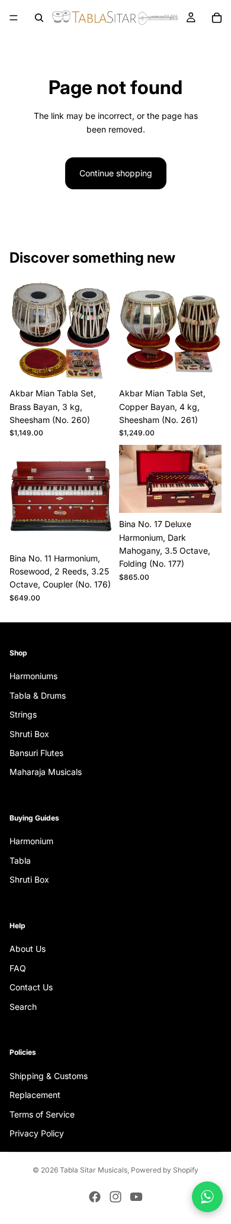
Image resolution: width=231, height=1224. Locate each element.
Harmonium (31, 841)
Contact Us (31, 987)
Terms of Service (42, 1114)
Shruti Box (29, 733)
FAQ (17, 968)
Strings (23, 714)
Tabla (20, 860)
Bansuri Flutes (36, 753)
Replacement (34, 1095)
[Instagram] (115, 1197)
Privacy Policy (36, 1133)
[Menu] (13, 17)
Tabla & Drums (37, 695)
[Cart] (217, 18)
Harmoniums (33, 676)
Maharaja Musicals (45, 772)
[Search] (39, 18)
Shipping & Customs (48, 1076)
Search (23, 1007)
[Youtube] (136, 1197)
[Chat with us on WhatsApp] (207, 1196)
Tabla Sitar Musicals (93, 1169)
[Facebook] (95, 1197)
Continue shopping (115, 173)
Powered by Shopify (164, 1169)
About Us (27, 949)
